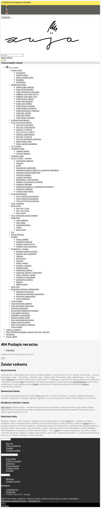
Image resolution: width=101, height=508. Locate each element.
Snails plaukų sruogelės (25, 118)
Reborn (86, 423)
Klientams (5, 475)
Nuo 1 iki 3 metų (22, 210)
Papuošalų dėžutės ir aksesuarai (29, 272)
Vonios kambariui (23, 299)
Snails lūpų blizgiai (23, 115)
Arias (68, 421)
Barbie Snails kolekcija (25, 87)
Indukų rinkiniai (22, 263)
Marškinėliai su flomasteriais (27, 179)
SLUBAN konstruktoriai (20, 120)
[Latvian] (7, 11)
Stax (22, 382)
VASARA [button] (14, 237)
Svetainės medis (12, 468)
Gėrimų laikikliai (22, 239)
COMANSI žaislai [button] (17, 148)
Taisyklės (9, 448)
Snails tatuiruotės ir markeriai (27, 110)
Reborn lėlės (21, 230)
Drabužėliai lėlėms (23, 225)
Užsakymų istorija (13, 481)
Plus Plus (10, 379)
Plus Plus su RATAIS (24, 137)
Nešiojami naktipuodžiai (25, 296)
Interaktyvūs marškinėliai (26, 168)
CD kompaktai (16, 301)
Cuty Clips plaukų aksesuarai (22, 306)
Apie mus (9, 443)
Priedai (19, 227)
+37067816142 (7, 2)
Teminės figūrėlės (23, 153)
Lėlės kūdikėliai (22, 220)
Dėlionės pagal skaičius (25, 134)
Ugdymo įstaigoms (13, 329)
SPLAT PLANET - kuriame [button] (21, 158)
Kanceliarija (20, 73)
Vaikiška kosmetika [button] (18, 84)
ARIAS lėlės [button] (15, 218)
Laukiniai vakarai (22, 151)
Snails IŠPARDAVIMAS (25, 89)
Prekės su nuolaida (13, 461)
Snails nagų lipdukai (24, 103)
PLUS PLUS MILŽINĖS (25, 125)
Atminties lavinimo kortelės (27, 251)
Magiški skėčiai (22, 268)
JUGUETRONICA (17, 234)
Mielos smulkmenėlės (24, 77)
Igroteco (85, 384)
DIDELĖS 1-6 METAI (24, 130)
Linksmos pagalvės (23, 175)
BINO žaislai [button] (16, 206)
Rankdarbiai (20, 82)
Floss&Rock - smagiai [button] (19, 249)
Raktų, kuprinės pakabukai (26, 144)
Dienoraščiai (21, 258)
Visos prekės (11, 459)
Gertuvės (19, 163)
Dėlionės (19, 256)
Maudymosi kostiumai (25, 291)
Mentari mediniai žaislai (20, 317)
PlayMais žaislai (17, 156)
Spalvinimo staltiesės (24, 189)
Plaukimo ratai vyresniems (26, 246)
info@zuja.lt (18, 2)
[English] (7, 13)
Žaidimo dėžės (22, 284)
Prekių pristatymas (13, 446)
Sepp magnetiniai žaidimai (21, 303)
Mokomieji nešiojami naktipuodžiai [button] (25, 289)
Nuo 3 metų (21, 213)
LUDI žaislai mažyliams (20, 313)
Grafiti (18, 165)
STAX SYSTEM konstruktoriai (27, 201)
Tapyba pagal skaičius (25, 191)
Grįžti (3, 358)
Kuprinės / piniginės (24, 265)
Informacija (6, 439)
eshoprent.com (34, 501)
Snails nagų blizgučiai (24, 101)
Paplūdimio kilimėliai (24, 242)
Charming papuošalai (19, 308)
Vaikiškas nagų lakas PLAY (26, 96)
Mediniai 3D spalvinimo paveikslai (29, 182)
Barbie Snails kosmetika (20, 322)
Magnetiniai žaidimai (24, 270)
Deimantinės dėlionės (24, 161)
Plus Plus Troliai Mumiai (25, 127)
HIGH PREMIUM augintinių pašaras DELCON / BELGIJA (28, 332)
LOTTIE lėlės (16, 146)
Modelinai (20, 80)
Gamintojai (10, 334)
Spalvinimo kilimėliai (24, 184)
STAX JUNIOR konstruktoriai (27, 198)
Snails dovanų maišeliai (25, 106)
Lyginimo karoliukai (23, 177)
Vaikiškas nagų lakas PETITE (27, 94)
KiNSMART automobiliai (20, 315)
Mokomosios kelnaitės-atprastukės (30, 294)
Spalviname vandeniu (24, 279)
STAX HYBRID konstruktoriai (27, 196)
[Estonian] (7, 8)
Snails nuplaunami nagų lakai (27, 92)
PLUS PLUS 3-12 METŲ (25, 132)
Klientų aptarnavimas (9, 455)
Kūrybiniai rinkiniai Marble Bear (28, 172)
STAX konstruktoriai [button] (19, 194)
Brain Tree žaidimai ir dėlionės (23, 325)
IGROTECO (15, 287)
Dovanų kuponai (12, 466)
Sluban (35, 384)
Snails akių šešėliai (23, 113)
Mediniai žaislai (22, 75)
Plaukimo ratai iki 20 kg (25, 244)
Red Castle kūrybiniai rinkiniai (22, 320)
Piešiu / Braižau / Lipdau (25, 275)
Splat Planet (5, 407)
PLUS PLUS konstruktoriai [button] (21, 122)
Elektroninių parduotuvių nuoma (14, 501)
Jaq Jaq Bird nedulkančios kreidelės (25, 310)
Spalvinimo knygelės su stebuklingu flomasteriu (35, 186)
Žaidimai (19, 282)
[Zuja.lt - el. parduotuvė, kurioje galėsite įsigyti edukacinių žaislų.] (40, 53)
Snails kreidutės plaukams (26, 108)
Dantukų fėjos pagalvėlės (26, 254)
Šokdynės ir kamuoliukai (25, 277)
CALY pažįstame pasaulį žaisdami (24, 215)
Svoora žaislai (16, 327)
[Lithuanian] (7, 6)
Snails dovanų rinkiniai (25, 99)
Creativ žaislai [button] (16, 70)
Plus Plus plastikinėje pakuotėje (28, 139)
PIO (12, 232)
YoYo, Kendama (17, 203)
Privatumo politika (13, 450)
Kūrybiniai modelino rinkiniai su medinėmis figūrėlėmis (37, 170)
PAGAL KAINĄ (11, 337)
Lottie (56, 430)
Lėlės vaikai (20, 222)
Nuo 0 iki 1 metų (22, 208)
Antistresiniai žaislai (24, 141)
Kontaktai (27, 2)
